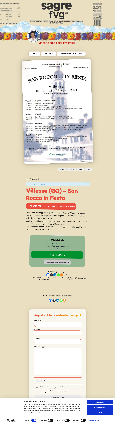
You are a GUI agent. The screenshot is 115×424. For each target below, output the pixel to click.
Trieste (80, 169)
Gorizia (62, 169)
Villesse (57, 240)
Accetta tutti (100, 402)
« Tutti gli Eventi (32, 179)
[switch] (50, 420)
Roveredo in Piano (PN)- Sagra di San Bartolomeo (74, 279)
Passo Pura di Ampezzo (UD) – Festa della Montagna (44, 279)
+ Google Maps (57, 254)
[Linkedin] (54, 274)
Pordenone (71, 169)
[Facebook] (47, 274)
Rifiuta (100, 412)
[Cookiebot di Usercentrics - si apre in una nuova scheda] (11, 420)
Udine (88, 169)
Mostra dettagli (94, 420)
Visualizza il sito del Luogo (57, 262)
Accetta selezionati (100, 407)
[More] (61, 275)
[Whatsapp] (58, 274)
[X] (51, 274)
